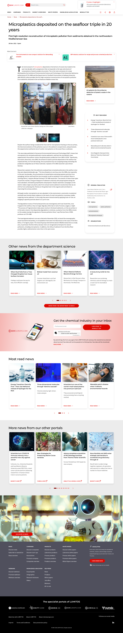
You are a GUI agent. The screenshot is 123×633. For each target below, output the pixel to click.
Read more (57, 344)
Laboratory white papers (70, 552)
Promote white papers (70, 558)
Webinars (47, 583)
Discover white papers (69, 550)
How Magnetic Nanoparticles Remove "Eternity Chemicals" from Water (100, 155)
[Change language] (110, 12)
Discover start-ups (32, 552)
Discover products (50, 550)
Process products (50, 555)
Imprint (11, 622)
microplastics (38, 67)
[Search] (64, 5)
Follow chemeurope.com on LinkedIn (100, 565)
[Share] (105, 12)
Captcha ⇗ (76, 335)
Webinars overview (14, 577)
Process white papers (69, 555)
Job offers (48, 580)
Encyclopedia (31, 572)
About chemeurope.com (46, 617)
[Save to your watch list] (100, 12)
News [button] (9, 12)
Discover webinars (14, 572)
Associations (30, 555)
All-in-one (48, 586)
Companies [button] (17, 12)
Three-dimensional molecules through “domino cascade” (100, 130)
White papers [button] (53, 12)
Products (47, 575)
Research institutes (33, 577)
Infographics (30, 575)
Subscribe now (97, 561)
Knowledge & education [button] (69, 12)
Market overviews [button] (39, 12)
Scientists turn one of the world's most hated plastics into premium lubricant (101, 139)
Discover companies (33, 550)
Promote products (50, 558)
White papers (49, 577)
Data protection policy (40, 622)
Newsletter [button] (84, 12)
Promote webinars (14, 575)
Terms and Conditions (23, 622)
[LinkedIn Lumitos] (113, 622)
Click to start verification (69, 333)
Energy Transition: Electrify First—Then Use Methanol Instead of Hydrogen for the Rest (101, 122)
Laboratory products (51, 552)
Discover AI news (22, 534)
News (46, 572)
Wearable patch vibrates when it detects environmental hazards (101, 147)
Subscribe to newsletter (96, 327)
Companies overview (33, 561)
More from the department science (61, 306)
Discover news (13, 550)
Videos (29, 580)
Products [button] (26, 12)
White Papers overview (69, 561)
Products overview (50, 561)
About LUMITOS (31, 617)
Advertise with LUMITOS (16, 617)
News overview (13, 555)
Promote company (32, 558)
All (27, 5)
